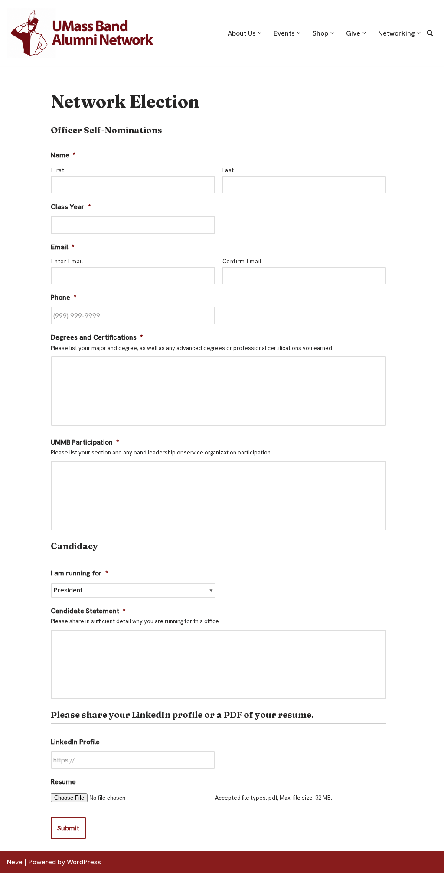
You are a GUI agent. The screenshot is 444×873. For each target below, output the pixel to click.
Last (228, 170)
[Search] (430, 32)
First (57, 170)
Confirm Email (242, 261)
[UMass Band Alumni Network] (82, 33)
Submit (68, 828)
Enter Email (67, 261)
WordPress (84, 861)
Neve (15, 861)
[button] (259, 33)
